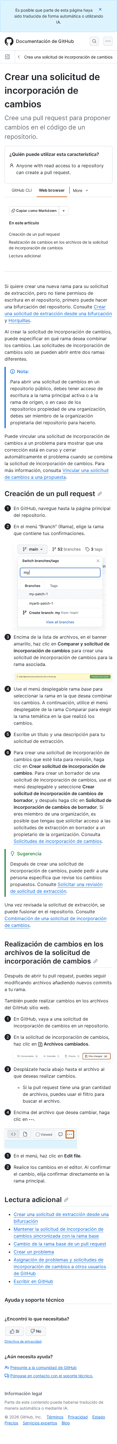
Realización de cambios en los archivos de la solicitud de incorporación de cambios (54, 952)
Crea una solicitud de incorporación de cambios (68, 57)
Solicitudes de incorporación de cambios (58, 841)
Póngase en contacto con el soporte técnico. (51, 1375)
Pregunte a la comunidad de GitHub (43, 1367)
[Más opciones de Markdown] (63, 210)
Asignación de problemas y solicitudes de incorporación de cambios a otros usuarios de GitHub (60, 1266)
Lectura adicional (33, 1200)
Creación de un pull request (50, 494)
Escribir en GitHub (33, 1281)
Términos (55, 1416)
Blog (66, 1422)
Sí (17, 1331)
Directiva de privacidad (23, 1341)
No (38, 1331)
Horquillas (19, 320)
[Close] (100, 9)
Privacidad (78, 1416)
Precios (11, 1422)
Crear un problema (34, 1252)
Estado (98, 1416)
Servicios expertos (40, 1422)
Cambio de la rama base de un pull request (60, 1244)
